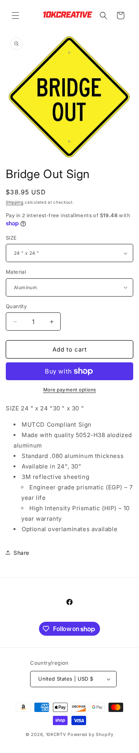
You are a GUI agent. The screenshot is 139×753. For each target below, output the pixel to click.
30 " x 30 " (68, 408)
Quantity (16, 306)
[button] (15, 15)
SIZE (11, 238)
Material (16, 272)
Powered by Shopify (91, 734)
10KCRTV (56, 734)
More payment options (69, 390)
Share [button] (21, 552)
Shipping (15, 202)
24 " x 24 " (37, 408)
